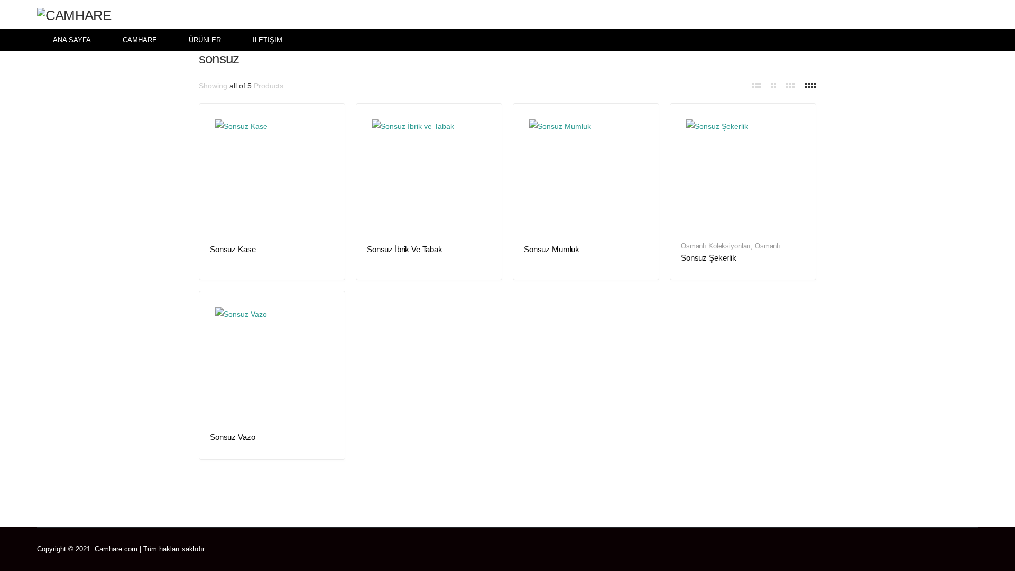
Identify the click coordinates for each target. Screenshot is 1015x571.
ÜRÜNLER (205, 40)
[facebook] (914, 549)
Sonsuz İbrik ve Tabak (404, 249)
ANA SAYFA (72, 40)
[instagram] (975, 549)
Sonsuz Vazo (232, 436)
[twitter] (929, 549)
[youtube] (960, 549)
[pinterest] (945, 549)
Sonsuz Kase (232, 249)
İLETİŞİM (267, 40)
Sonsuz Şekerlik (708, 257)
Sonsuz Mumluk (551, 249)
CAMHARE (140, 40)
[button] (971, 14)
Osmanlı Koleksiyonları (716, 246)
